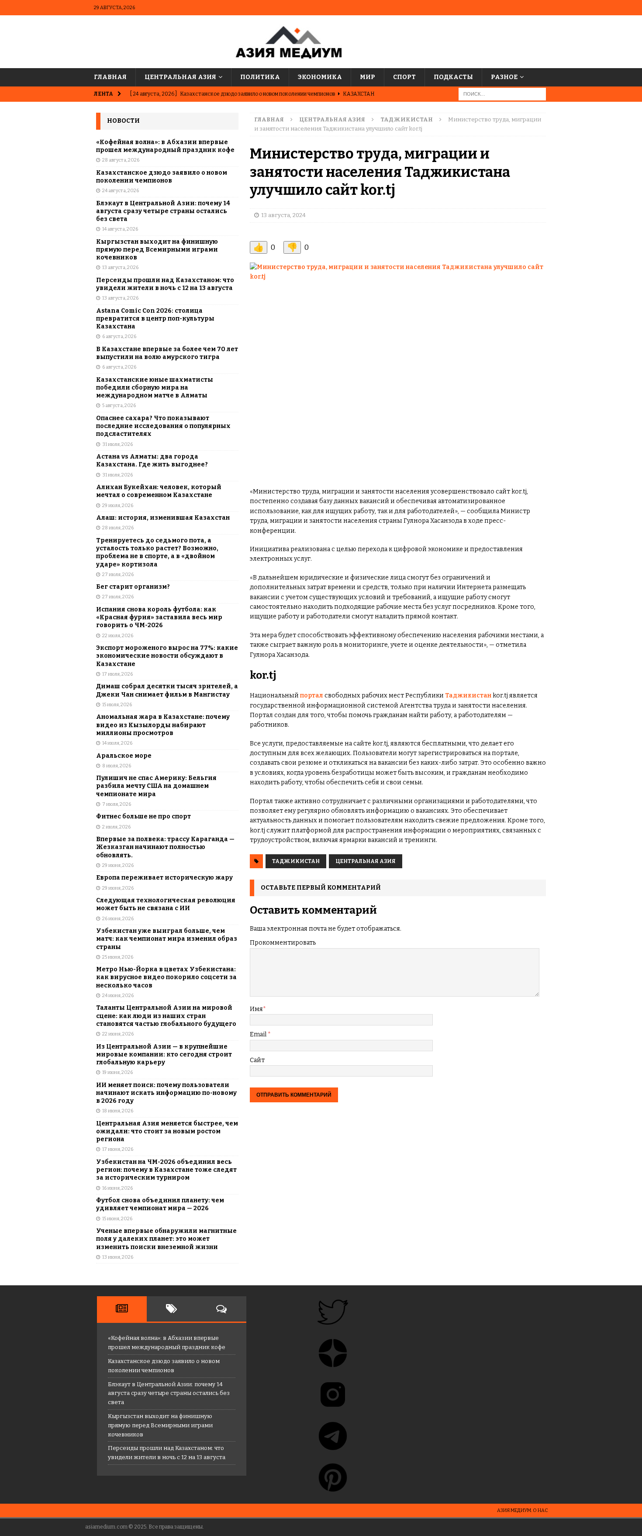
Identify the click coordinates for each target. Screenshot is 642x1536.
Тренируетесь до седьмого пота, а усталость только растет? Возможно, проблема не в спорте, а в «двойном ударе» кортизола (157, 552)
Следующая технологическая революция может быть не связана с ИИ (165, 904)
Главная (110, 77)
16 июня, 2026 (117, 1188)
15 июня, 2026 (117, 1219)
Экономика (320, 77)
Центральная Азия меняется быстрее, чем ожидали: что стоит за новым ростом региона (167, 1131)
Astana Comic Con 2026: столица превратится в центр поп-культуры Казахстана (155, 318)
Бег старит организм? (133, 586)
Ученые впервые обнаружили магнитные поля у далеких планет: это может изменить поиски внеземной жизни (166, 1238)
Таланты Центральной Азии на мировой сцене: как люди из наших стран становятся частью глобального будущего (166, 1015)
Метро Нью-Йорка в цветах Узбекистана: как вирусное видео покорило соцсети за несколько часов (166, 977)
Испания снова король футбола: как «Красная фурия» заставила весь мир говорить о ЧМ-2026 (159, 617)
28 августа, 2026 (120, 160)
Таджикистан (468, 695)
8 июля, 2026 (116, 766)
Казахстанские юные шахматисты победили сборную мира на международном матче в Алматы (154, 387)
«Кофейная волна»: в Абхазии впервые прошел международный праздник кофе (165, 146)
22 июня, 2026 (118, 1034)
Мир (367, 77)
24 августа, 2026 (120, 190)
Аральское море (124, 755)
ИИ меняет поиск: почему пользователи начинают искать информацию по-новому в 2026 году (166, 1093)
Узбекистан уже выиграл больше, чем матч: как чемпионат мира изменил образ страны (166, 938)
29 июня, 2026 (118, 865)
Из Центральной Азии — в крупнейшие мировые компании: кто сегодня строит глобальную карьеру (164, 1054)
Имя (256, 1009)
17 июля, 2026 (117, 674)
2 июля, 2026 (116, 827)
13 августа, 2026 (120, 267)
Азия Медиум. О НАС (522, 1510)
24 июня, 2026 (118, 995)
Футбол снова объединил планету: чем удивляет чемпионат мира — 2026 (160, 1204)
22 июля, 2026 (117, 636)
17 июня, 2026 (117, 1149)
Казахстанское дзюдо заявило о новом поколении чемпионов (161, 176)
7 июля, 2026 (116, 804)
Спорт (404, 77)
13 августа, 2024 (283, 215)
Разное (504, 77)
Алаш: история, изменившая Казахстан (163, 517)
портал (311, 695)
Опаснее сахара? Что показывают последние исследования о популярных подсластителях (163, 426)
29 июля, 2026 (117, 505)
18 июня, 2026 (117, 1111)
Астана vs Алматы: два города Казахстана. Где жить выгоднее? (152, 460)
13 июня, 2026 (117, 1257)
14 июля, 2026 (117, 743)
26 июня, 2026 (118, 919)
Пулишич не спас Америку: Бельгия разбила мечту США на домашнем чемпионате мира (156, 785)
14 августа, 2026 (120, 229)
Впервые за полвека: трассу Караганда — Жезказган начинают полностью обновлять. (165, 847)
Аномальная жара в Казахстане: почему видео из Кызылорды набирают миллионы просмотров (163, 724)
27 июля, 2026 (118, 574)
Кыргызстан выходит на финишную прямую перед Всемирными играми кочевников (157, 249)
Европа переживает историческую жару (164, 877)
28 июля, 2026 (118, 528)
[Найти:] (502, 94)
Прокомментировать (283, 942)
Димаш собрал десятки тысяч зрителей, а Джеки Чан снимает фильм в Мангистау (167, 690)
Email (259, 1034)
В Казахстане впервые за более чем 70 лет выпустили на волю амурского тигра (167, 353)
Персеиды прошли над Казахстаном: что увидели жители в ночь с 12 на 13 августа (165, 284)
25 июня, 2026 (117, 957)
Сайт (257, 1060)
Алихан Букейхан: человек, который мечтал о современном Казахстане (158, 491)
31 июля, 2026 (117, 444)
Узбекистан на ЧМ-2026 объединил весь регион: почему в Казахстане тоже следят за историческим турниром (166, 1169)
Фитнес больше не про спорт (143, 816)
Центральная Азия (180, 77)
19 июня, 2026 (117, 1072)
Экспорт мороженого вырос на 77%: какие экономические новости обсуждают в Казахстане (167, 655)
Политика (260, 77)
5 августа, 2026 (119, 405)
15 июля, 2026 (117, 705)
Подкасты (453, 77)
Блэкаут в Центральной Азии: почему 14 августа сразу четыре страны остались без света (163, 211)
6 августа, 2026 (119, 336)
